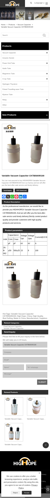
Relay (4, 100)
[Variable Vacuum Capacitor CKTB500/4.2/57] (14, 406)
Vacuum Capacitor (24, 25)
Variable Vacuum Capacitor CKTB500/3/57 (14, 444)
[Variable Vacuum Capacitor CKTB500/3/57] (14, 432)
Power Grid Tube (8, 63)
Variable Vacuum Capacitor (13, 328)
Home (3, 25)
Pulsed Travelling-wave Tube (13, 89)
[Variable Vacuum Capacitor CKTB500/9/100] (25, 147)
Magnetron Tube (8, 74)
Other (4, 105)
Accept (26, 493)
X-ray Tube (6, 79)
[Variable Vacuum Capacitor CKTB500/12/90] (36, 406)
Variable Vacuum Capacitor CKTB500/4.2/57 (14, 419)
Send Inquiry (7, 190)
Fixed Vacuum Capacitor (13, 326)
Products (11, 25)
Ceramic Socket (8, 58)
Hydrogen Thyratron (9, 84)
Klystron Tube (7, 94)
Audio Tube (6, 68)
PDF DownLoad (21, 190)
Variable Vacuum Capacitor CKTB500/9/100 (17, 27)
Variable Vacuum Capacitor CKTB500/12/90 (37, 419)
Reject (15, 493)
